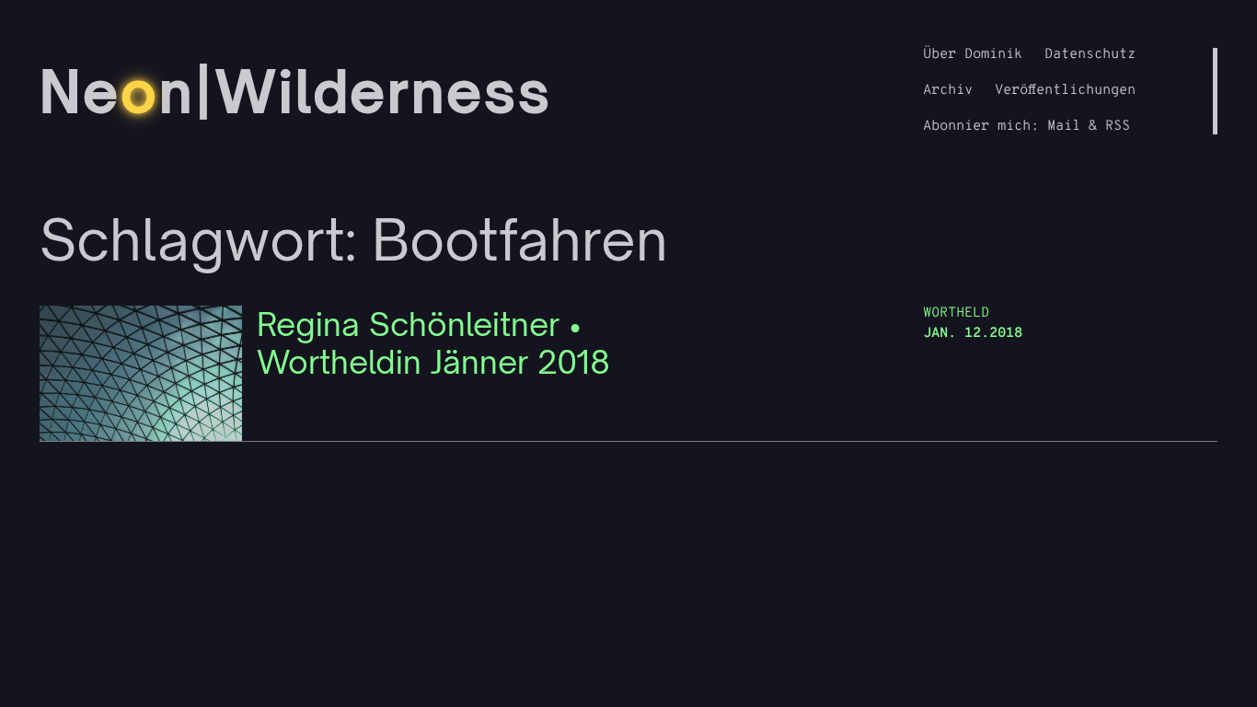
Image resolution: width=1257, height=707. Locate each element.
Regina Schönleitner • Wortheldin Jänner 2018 (433, 343)
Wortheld (956, 313)
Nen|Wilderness (296, 91)
